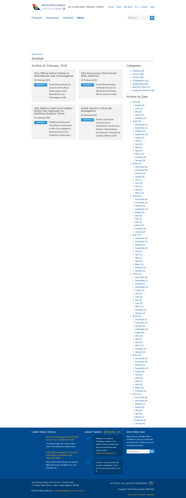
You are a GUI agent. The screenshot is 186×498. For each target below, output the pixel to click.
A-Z (136, 7)
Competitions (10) (141, 81)
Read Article (41, 85)
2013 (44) (137, 394)
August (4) (139, 177)
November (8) (141, 170)
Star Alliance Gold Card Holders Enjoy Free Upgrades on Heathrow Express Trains (53, 111)
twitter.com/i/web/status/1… (107, 453)
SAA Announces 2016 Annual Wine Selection (98, 74)
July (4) (138, 293)
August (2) (139, 332)
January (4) (140, 352)
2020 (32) (137, 121)
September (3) (141, 287)
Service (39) (138, 74)
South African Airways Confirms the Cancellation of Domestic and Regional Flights (61, 455)
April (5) (138, 384)
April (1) (138, 190)
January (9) (140, 160)
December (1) (141, 125)
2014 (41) (137, 355)
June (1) (138, 255)
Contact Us (81, 491)
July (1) (138, 141)
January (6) (140, 423)
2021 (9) (136, 102)
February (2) (140, 118)
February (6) (140, 157)
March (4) (139, 154)
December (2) (141, 167)
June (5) (138, 183)
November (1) (141, 128)
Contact (144, 7)
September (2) (141, 329)
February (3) (140, 420)
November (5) (141, 362)
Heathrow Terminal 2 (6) (143, 90)
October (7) (140, 404)
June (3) (138, 297)
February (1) (140, 349)
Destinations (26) (140, 84)
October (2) (140, 131)
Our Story (128, 7)
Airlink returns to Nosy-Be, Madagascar (97, 109)
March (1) (139, 115)
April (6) (138, 303)
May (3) (138, 112)
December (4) (141, 199)
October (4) (140, 206)
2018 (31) (137, 196)
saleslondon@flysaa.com (64, 491)
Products (37, 17)
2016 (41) (137, 274)
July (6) (138, 375)
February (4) (140, 228)
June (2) (138, 108)
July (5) (138, 216)
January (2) (140, 232)
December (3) (141, 397)
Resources (52, 17)
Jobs (152, 7)
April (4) (138, 342)
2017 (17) (137, 235)
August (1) (139, 105)
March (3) (139, 225)
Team (118, 7)
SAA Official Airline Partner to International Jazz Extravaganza (53, 74)
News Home (37, 54)
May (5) (138, 410)
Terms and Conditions (137, 495)
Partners (68, 17)
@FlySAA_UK (112, 431)
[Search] (129, 18)
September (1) (141, 134)
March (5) (139, 388)
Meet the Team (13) (141, 87)
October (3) (140, 173)
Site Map (150, 495)
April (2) (138, 261)
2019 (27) (137, 164)
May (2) (138, 219)
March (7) (139, 306)
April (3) (138, 151)
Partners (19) (138, 71)
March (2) (139, 193)
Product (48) (138, 77)
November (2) (141, 241)
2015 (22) (137, 316)
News (80, 17)
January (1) (140, 271)
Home (111, 7)
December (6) (141, 277)
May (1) (138, 147)
